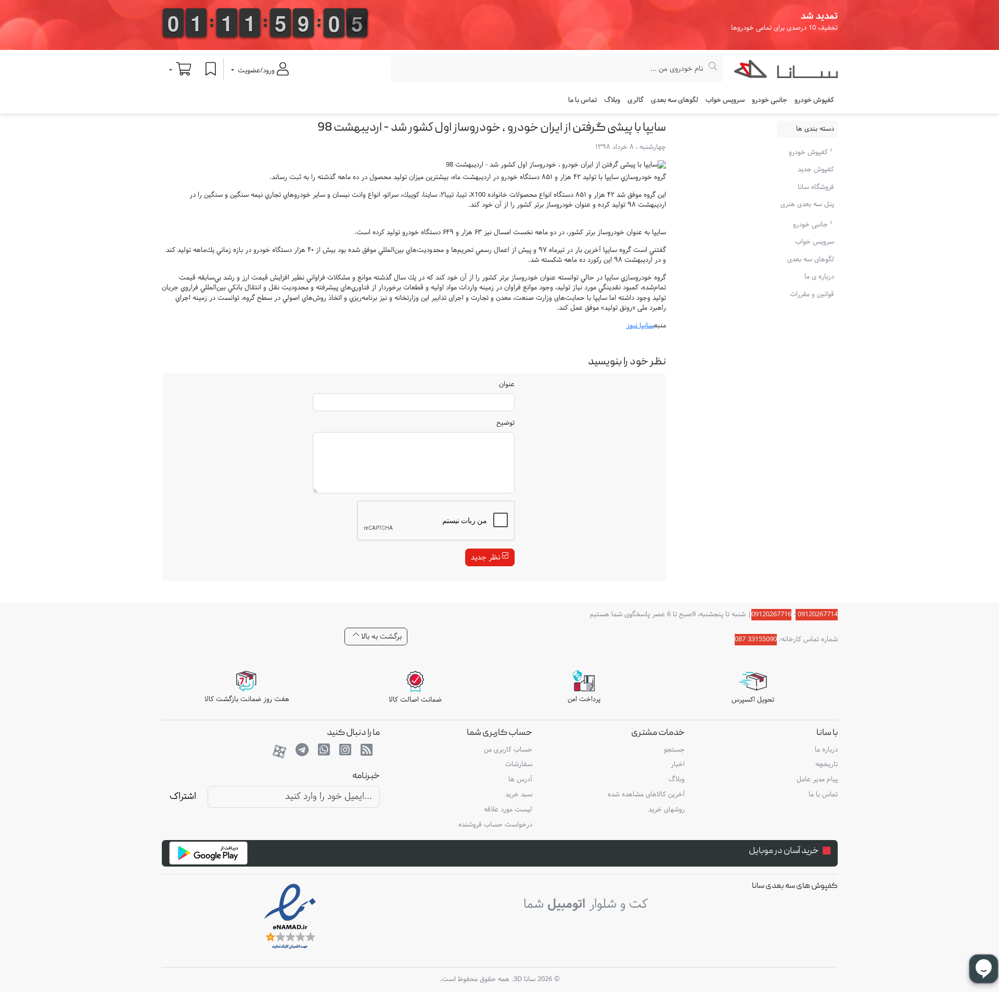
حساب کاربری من (508, 750)
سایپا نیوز (640, 326)
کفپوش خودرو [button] (814, 100)
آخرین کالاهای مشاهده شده (646, 794)
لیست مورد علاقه (508, 810)
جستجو (674, 750)
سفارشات (518, 764)
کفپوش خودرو (809, 152)
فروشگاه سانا (816, 187)
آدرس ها (520, 779)
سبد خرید (518, 794)
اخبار (678, 764)
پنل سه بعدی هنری (807, 204)
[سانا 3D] (786, 71)
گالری (635, 100)
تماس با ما (582, 100)
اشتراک (183, 796)
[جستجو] (713, 69)
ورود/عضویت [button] (256, 71)
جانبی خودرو (811, 225)
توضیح (505, 423)
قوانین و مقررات (812, 294)
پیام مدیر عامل (817, 779)
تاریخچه (826, 764)
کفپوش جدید (816, 169)
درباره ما (826, 750)
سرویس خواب (725, 100)
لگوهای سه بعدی (674, 100)
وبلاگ (612, 100)
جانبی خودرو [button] (769, 100)
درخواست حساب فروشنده (495, 825)
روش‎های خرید (666, 810)
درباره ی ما (819, 277)
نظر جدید (486, 558)
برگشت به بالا (380, 637)
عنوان (507, 385)
